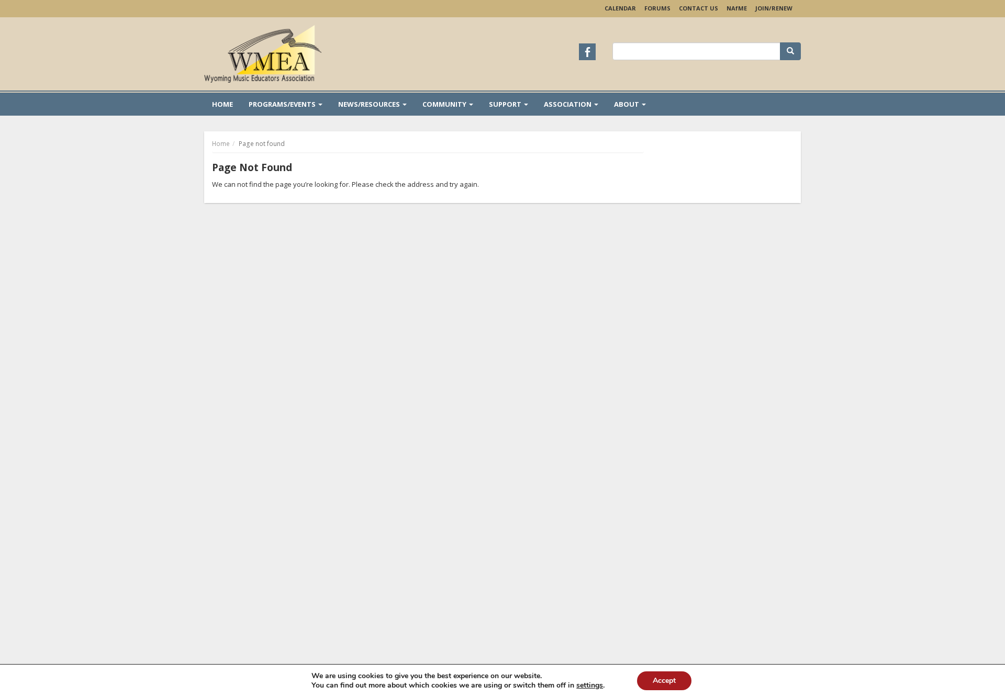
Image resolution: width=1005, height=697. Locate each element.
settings (589, 685)
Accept (664, 680)
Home (222, 104)
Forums (657, 8)
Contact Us (698, 8)
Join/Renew (773, 8)
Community (445, 104)
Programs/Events (283, 104)
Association (568, 104)
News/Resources (369, 104)
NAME (737, 8)
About (627, 104)
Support (506, 104)
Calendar (620, 8)
